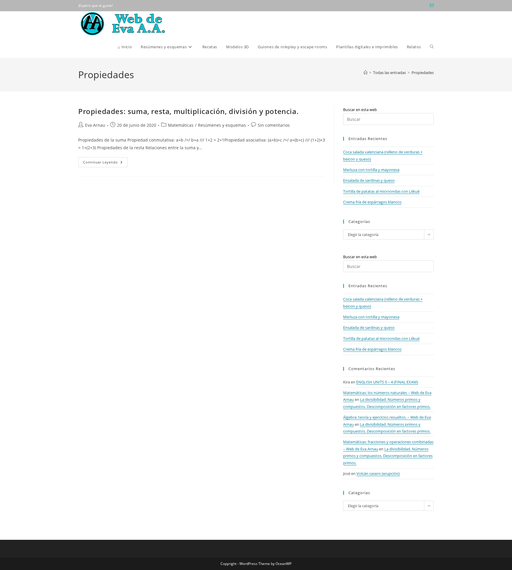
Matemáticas (180, 125)
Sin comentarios (274, 125)
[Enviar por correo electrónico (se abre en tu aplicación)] (431, 6)
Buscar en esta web (360, 109)
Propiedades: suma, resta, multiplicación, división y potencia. (188, 111)
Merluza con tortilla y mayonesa (371, 169)
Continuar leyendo (105, 163)
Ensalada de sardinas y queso (369, 180)
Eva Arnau (95, 125)
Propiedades (423, 72)
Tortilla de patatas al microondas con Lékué (381, 191)
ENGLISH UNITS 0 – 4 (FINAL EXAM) (387, 382)
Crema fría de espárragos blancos (372, 202)
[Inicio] (365, 72)
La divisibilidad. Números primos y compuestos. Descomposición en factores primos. (388, 455)
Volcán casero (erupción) (378, 473)
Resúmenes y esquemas (222, 125)
